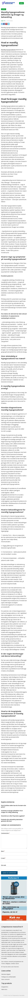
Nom (3, 851)
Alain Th (3, 21)
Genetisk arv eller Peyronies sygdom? (13, 816)
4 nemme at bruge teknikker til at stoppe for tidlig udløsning (12, 811)
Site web (3, 865)
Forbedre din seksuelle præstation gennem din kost (12, 820)
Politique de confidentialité (8, 977)
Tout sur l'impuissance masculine (16, 995)
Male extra (4, 989)
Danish (3, 9)
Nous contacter (5, 979)
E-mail (3, 858)
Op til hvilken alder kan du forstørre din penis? (13, 806)
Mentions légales (5, 974)
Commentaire (5, 833)
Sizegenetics (4, 987)
